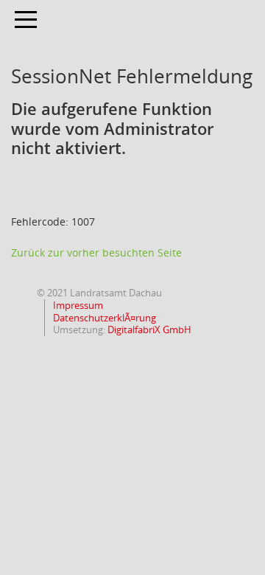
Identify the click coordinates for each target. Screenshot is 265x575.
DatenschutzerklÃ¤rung (103, 317)
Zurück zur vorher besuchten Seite (96, 252)
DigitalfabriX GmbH (149, 329)
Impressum (77, 305)
